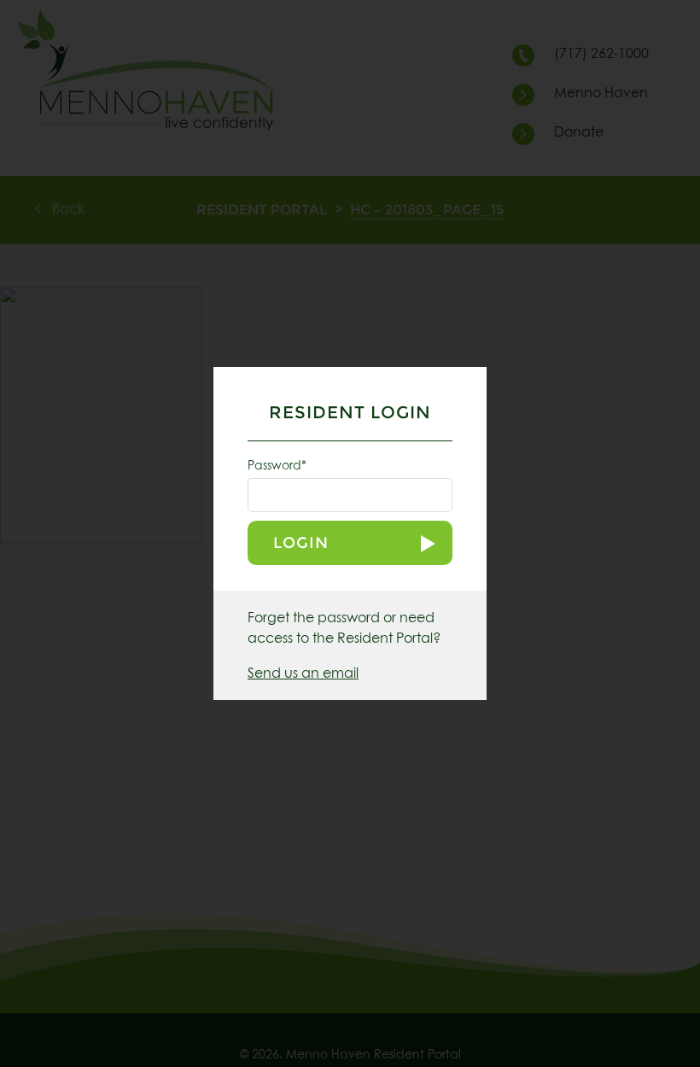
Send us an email (303, 673)
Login (301, 543)
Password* (277, 466)
